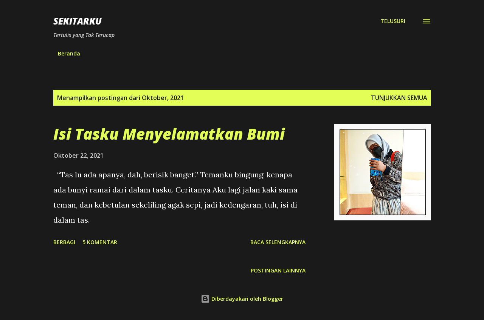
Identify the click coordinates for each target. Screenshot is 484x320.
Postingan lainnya (278, 270)
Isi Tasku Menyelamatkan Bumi (169, 133)
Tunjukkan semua (399, 98)
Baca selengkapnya (278, 242)
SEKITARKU (77, 21)
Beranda (69, 53)
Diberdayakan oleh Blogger (246, 298)
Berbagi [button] (64, 242)
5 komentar (99, 242)
